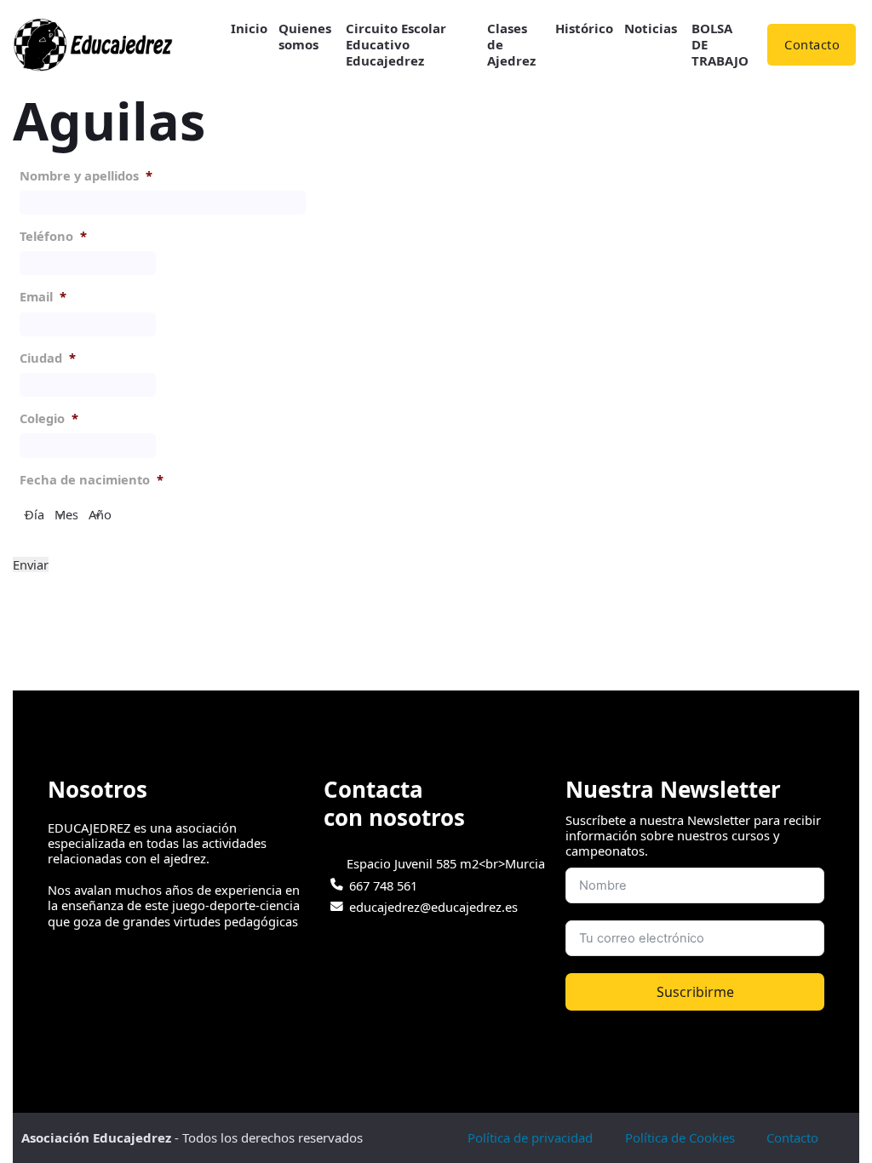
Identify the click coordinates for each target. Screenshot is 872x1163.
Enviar (31, 564)
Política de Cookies (680, 1137)
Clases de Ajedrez (511, 44)
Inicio (249, 28)
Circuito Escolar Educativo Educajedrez (396, 44)
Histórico (584, 28)
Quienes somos (305, 36)
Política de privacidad (530, 1137)
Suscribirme (695, 992)
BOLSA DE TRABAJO (720, 44)
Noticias (651, 28)
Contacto (812, 44)
